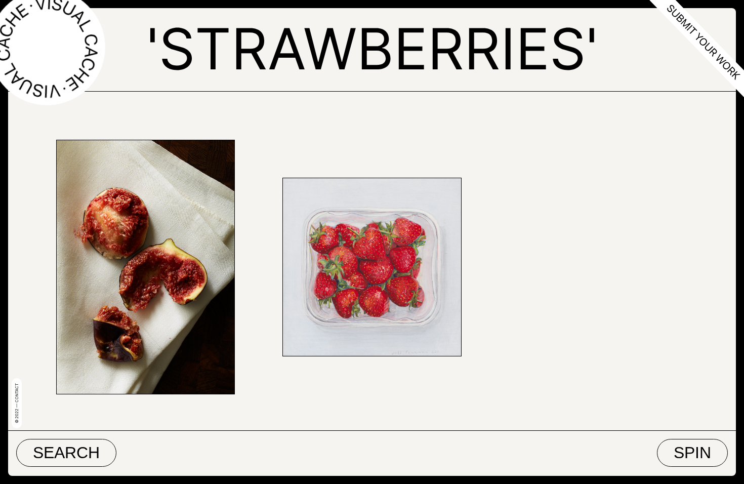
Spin (692, 452)
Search (66, 452)
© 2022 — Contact (16, 403)
